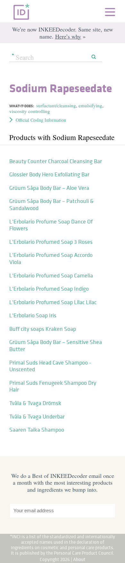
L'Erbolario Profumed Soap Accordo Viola (51, 258)
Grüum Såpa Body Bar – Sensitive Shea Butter (55, 346)
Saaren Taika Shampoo (36, 429)
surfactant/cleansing (56, 105)
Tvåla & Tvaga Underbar (37, 416)
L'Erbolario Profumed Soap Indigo (49, 288)
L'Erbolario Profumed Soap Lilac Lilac (52, 302)
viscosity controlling (29, 111)
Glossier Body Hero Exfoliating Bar (49, 174)
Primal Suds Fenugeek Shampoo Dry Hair (52, 386)
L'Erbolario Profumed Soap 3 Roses (51, 241)
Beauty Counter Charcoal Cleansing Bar (55, 161)
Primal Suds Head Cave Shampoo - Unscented (50, 366)
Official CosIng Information (41, 120)
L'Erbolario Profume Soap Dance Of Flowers (51, 225)
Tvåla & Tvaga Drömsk (35, 403)
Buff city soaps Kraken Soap (42, 328)
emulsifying (90, 105)
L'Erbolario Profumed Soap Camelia (51, 275)
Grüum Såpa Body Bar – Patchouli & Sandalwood (51, 205)
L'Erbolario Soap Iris (32, 315)
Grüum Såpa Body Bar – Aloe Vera (49, 187)
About (79, 559)
